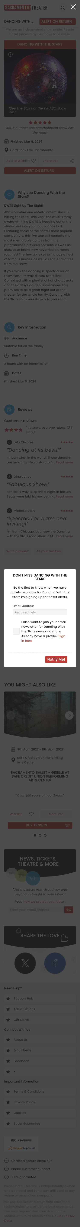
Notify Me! (56, 659)
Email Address (23, 606)
